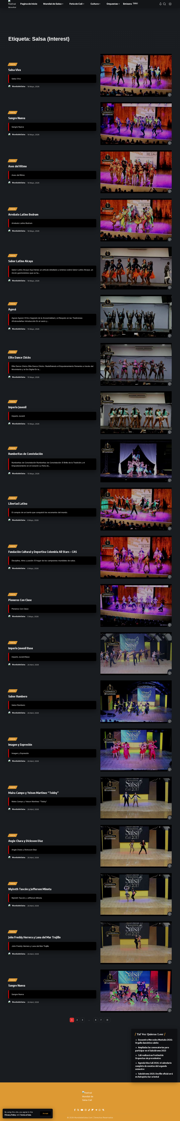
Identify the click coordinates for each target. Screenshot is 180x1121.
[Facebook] (75, 1110)
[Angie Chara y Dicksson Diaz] (136, 846)
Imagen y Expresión (20, 744)
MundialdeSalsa (18, 86)
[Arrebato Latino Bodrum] (136, 219)
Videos (12, 64)
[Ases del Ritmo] (136, 171)
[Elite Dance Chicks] (136, 364)
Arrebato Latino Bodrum (23, 214)
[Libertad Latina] (136, 509)
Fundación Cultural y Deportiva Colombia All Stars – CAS (42, 552)
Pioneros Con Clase (20, 600)
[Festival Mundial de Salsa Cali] (12, 4)
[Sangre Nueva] (136, 123)
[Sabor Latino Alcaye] (136, 268)
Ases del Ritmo (17, 166)
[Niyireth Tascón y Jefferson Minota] (136, 894)
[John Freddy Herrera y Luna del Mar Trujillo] (136, 942)
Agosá (12, 309)
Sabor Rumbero (17, 696)
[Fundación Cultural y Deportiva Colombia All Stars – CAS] (136, 557)
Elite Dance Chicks (19, 357)
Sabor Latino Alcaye (20, 261)
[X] (78, 1110)
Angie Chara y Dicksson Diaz (25, 841)
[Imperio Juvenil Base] (136, 653)
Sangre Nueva (16, 118)
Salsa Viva (14, 70)
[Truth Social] (103, 1110)
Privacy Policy (10, 1115)
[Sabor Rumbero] (136, 701)
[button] (45, 1113)
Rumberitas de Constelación (25, 454)
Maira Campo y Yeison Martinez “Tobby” (33, 793)
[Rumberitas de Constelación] (136, 460)
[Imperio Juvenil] (136, 412)
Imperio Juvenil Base (20, 648)
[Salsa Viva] (136, 75)
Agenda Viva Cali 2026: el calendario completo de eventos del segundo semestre (153, 1066)
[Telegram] (96, 1110)
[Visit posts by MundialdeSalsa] (9, 86)
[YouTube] (82, 1110)
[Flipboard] (92, 1110)
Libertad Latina (17, 503)
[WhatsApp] (99, 1110)
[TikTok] (89, 1110)
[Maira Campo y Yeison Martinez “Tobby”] (136, 798)
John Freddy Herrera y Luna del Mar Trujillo (34, 937)
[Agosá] (136, 316)
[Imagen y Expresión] (136, 749)
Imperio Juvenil (17, 407)
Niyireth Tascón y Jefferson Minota (29, 889)
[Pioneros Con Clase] (136, 605)
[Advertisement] (90, 19)
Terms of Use (25, 1115)
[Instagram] (85, 1110)
